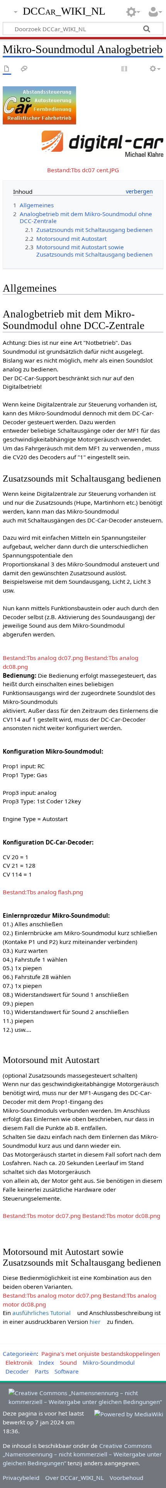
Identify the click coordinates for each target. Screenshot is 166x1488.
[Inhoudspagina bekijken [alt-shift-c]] (7, 69)
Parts (42, 1371)
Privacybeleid (21, 1477)
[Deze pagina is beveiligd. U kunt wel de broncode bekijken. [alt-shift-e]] (124, 69)
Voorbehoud (126, 1477)
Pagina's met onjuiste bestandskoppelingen (100, 1353)
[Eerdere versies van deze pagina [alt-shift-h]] (139, 69)
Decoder (17, 1371)
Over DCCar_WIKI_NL (74, 1477)
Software (66, 1371)
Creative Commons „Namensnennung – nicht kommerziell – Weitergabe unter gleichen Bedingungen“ (82, 1454)
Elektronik (18, 1362)
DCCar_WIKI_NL (64, 11)
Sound (68, 1362)
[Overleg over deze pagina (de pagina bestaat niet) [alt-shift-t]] (24, 69)
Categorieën (20, 1353)
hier (95, 1321)
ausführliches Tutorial (41, 1313)
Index (46, 1362)
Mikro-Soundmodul (109, 1362)
